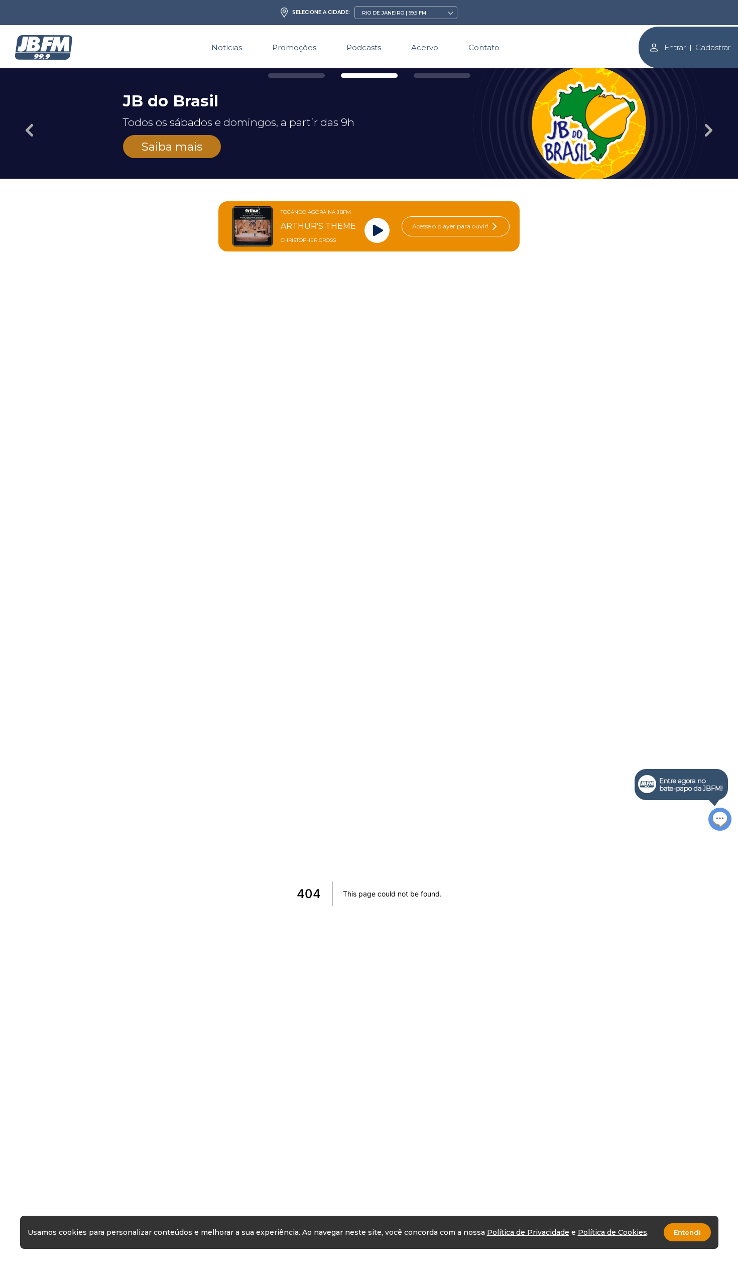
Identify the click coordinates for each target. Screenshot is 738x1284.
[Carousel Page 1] (296, 75)
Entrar (675, 47)
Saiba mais (172, 147)
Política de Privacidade (528, 1232)
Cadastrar (712, 47)
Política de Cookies (612, 1232)
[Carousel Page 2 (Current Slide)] (369, 75)
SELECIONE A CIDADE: (321, 12)
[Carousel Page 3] (442, 75)
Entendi (687, 1232)
